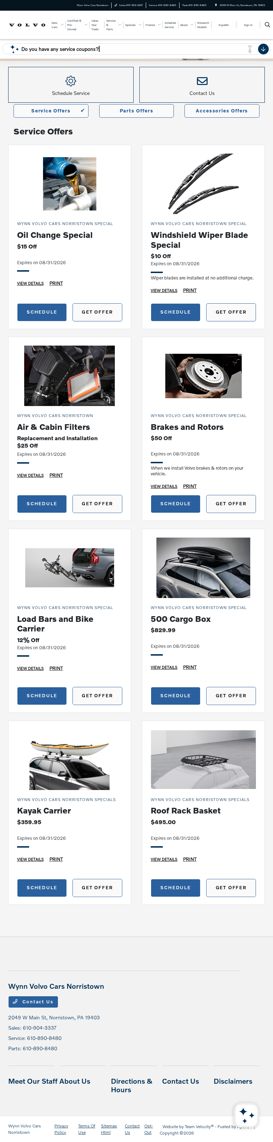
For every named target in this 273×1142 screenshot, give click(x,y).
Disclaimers (233, 1081)
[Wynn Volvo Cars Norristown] (27, 24)
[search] (267, 25)
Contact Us (37, 1001)
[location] (216, 5)
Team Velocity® (199, 1126)
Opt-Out (148, 1129)
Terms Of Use (86, 1129)
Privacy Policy (61, 1129)
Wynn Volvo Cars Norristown (24, 1129)
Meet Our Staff (33, 1081)
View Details (30, 283)
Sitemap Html (109, 1129)
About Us (74, 1081)
